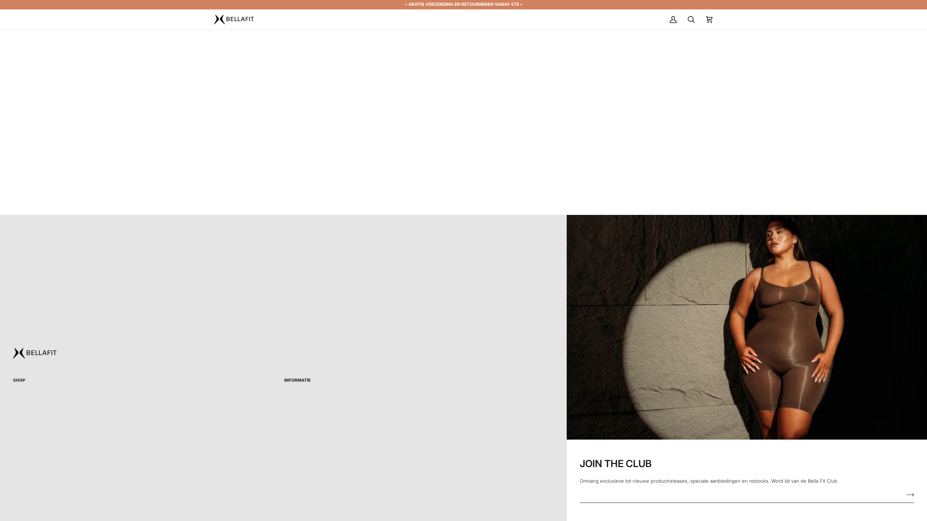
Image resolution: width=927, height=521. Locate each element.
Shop (19, 380)
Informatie (297, 380)
